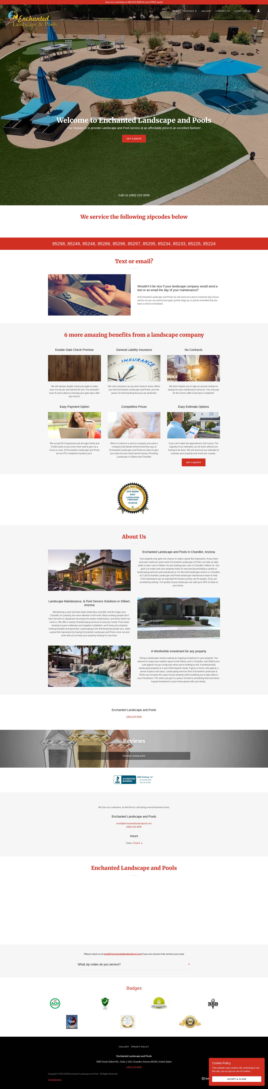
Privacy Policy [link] (140, 1047)
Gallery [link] (206, 11)
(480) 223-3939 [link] (139, 195)
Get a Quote (134, 139)
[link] (32, 10)
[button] (190, 11)
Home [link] (176, 11)
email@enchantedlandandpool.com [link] (134, 823)
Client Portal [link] (242, 11)
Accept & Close (236, 1079)
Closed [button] (136, 843)
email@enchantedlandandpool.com (123, 954)
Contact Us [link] (223, 11)
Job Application (55, 1080)
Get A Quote (193, 462)
